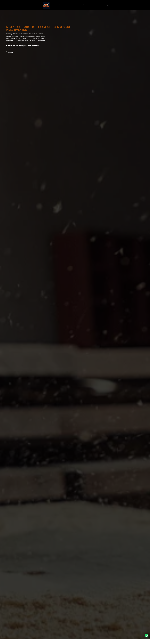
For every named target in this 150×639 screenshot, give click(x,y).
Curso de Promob (76, 4)
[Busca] (105, 3)
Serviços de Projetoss (86, 4)
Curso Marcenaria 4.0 (67, 4)
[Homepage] (46, 5)
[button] (146, 635)
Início (59, 4)
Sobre (102, 4)
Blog (98, 4)
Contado (93, 4)
